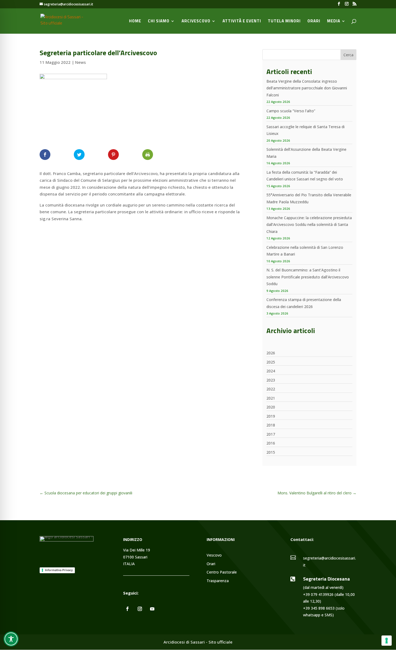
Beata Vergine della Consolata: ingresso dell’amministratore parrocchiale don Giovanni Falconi (306, 88)
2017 (270, 434)
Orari (313, 21)
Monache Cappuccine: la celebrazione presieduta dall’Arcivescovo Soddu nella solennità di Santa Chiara (309, 224)
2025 (270, 362)
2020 (270, 407)
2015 (270, 452)
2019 (270, 416)
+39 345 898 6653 (319, 608)
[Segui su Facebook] (127, 608)
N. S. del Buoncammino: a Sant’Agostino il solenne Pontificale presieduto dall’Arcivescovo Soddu (307, 276)
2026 (270, 352)
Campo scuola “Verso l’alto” (290, 110)
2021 (270, 398)
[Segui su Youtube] (152, 608)
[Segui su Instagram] (140, 608)
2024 (270, 370)
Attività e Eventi (242, 21)
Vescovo (214, 555)
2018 (270, 425)
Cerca (348, 54)
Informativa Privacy (59, 570)
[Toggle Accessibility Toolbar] (11, 639)
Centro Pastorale (222, 572)
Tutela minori (284, 21)
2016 (270, 443)
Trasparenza (218, 581)
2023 (270, 380)
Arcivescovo (196, 21)
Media (333, 21)
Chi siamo (158, 21)
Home (135, 21)
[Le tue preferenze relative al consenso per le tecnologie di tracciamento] (386, 640)
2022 (270, 389)
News (80, 62)
